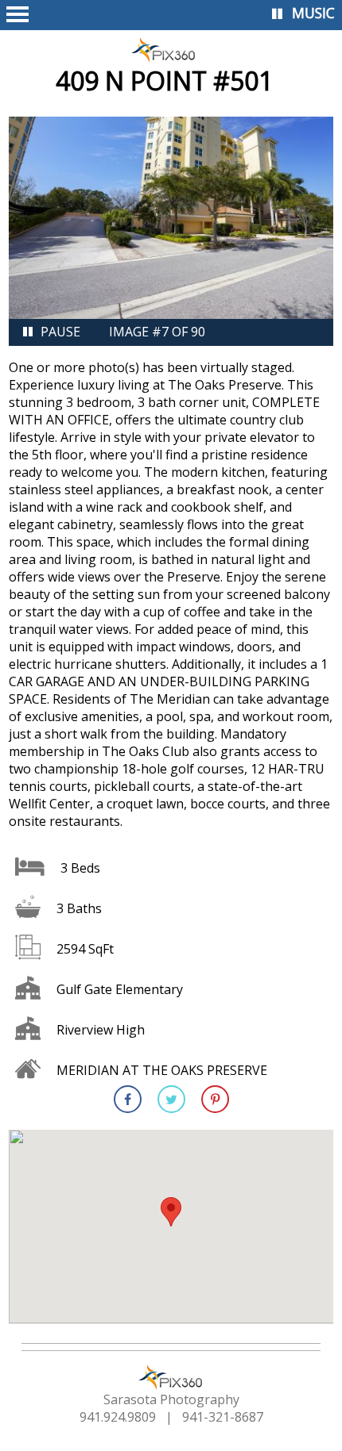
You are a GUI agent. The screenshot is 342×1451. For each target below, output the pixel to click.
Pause (60, 331)
